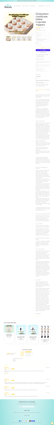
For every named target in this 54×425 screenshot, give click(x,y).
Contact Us (28, 412)
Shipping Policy (33, 412)
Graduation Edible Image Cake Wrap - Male (21, 337)
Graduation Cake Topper (40, 89)
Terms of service (35, 422)
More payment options (43, 52)
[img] (6, 367)
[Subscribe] (34, 407)
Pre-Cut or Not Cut (38, 35)
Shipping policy (40, 422)
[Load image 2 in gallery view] (13, 38)
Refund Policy (38, 412)
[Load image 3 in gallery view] (18, 38)
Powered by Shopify (20, 422)
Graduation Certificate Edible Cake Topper (9, 335)
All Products (15, 412)
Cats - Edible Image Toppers (45, 340)
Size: (36, 31)
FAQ (18, 412)
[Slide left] (5, 38)
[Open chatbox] (52, 423)
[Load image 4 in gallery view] (24, 38)
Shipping (37, 30)
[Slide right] (33, 38)
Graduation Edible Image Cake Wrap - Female (33, 337)
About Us (23, 412)
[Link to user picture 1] (6, 375)
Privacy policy (30, 422)
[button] (17, 6)
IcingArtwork (16, 422)
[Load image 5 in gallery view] (29, 38)
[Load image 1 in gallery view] (8, 38)
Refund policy (25, 422)
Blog (21, 412)
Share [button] (37, 316)
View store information (40, 56)
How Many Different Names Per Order (41, 39)
